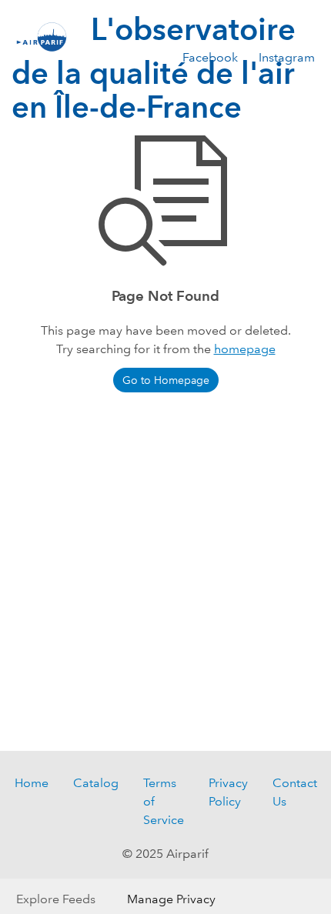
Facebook (210, 57)
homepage (245, 349)
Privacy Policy (228, 792)
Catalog (96, 783)
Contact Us (294, 792)
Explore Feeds (55, 899)
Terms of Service (163, 801)
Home (31, 783)
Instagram (287, 57)
